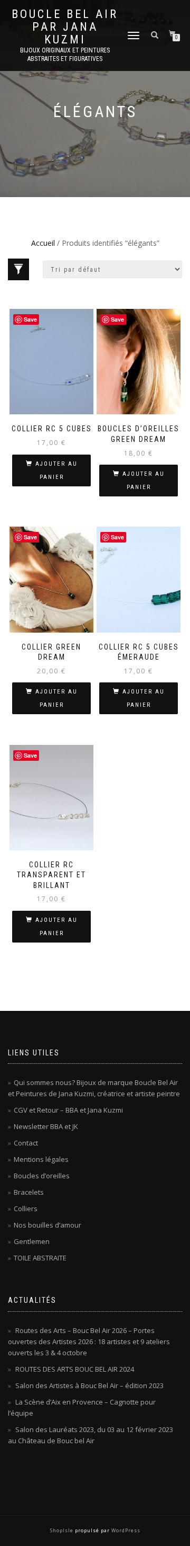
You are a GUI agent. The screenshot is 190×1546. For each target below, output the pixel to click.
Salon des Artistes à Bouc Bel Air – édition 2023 (89, 1385)
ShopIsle (62, 1530)
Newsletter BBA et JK (46, 1126)
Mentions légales (41, 1159)
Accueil (43, 243)
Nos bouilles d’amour (47, 1225)
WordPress (125, 1530)
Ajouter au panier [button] (56, 470)
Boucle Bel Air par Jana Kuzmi (65, 27)
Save (30, 319)
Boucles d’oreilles (42, 1175)
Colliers (25, 1208)
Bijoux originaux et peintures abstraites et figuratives (65, 55)
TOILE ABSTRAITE (40, 1258)
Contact (26, 1143)
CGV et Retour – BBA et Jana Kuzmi (68, 1110)
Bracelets (29, 1192)
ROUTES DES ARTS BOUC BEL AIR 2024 (74, 1369)
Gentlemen (32, 1241)
